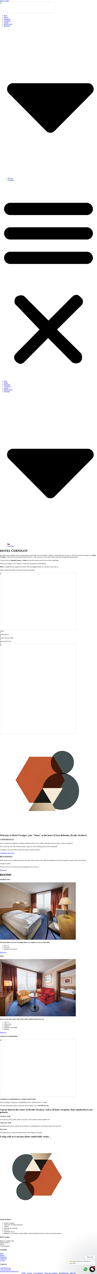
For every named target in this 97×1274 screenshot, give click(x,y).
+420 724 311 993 (5, 1269)
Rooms (6, 17)
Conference (7, 21)
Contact (6, 22)
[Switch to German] (11, 180)
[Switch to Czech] (10, 178)
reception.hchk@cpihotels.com (9, 1271)
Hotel (5, 15)
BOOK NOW (8, 24)
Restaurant (7, 19)
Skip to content (4, 1)
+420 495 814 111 (5, 1268)
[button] (48, 280)
